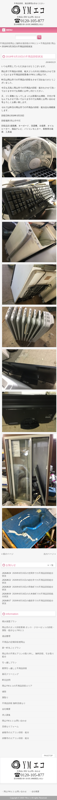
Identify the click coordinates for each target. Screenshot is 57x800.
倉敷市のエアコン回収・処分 (15, 732)
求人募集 (6, 715)
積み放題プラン (9, 621)
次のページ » (50, 554)
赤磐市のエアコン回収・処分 (15, 738)
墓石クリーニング (10, 674)
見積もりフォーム (10, 726)
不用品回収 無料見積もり (13, 703)
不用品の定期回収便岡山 (13, 642)
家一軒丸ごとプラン (11, 648)
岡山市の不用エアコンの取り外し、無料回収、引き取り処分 (28, 655)
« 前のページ (7, 554)
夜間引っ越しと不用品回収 (14, 668)
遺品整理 (6, 636)
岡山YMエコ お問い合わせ (14, 721)
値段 (4, 691)
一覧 (51, 565)
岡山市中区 (15, 121)
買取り (5, 697)
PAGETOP (48, 756)
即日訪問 (6, 680)
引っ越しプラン (9, 662)
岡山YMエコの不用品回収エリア (17, 686)
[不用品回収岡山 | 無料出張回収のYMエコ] (28, 13)
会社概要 (6, 709)
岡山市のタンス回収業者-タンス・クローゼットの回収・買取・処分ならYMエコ (28, 628)
